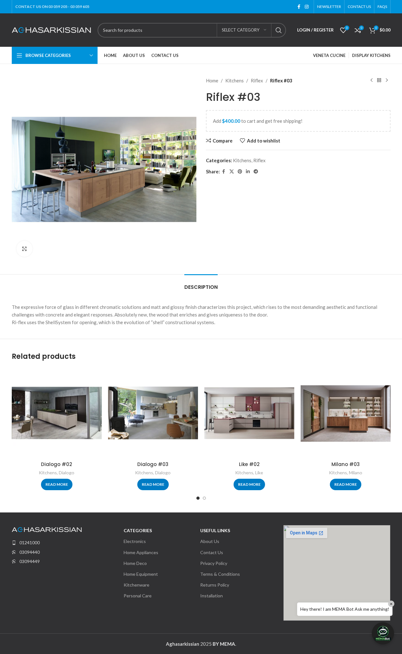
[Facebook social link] (299, 7)
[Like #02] (249, 413)
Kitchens (234, 80)
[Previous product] (371, 80)
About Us (209, 541)
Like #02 (249, 464)
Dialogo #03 (152, 464)
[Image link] (47, 529)
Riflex (257, 80)
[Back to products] (379, 80)
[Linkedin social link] (248, 171)
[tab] (201, 284)
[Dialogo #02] (57, 413)
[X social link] (232, 171)
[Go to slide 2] (204, 498)
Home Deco (135, 563)
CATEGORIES (138, 530)
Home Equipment (141, 574)
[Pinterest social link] (240, 171)
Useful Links (215, 530)
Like (259, 472)
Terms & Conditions (220, 574)
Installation (211, 595)
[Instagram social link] (306, 7)
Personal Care (138, 595)
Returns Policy (214, 585)
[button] (383, 633)
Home (212, 80)
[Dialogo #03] (153, 413)
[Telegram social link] (256, 171)
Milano (355, 472)
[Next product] (387, 80)
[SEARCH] (278, 30)
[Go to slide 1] (198, 498)
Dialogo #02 (56, 464)
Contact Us (211, 552)
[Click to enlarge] (24, 249)
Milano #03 (345, 464)
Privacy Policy (213, 563)
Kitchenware (136, 585)
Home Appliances (141, 552)
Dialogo (66, 472)
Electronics (135, 541)
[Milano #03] (346, 413)
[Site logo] (51, 29)
